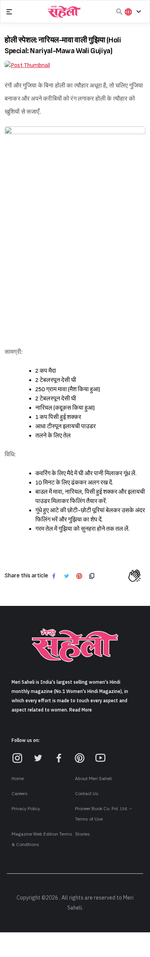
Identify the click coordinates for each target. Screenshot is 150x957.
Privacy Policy (26, 808)
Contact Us (86, 793)
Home (18, 778)
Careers (20, 793)
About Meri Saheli (93, 778)
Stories (82, 834)
